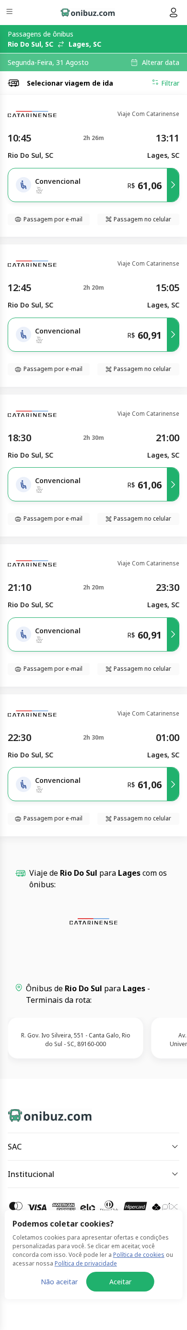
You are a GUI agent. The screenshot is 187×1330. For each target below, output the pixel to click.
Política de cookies (138, 1255)
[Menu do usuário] (173, 12)
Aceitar (120, 1281)
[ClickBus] (41, 1113)
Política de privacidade (86, 1263)
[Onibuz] (87, 12)
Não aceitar (59, 1281)
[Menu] (10, 13)
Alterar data (160, 62)
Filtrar (170, 83)
